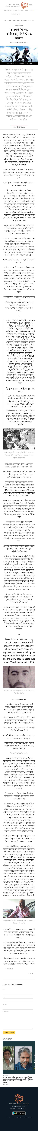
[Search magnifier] (26, 14)
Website (5, 1004)
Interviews (21, 10)
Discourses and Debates (12, 6)
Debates (26, 10)
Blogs (14, 20)
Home (5, 20)
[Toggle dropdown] (33, 10)
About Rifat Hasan (14, 4)
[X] (19, 127)
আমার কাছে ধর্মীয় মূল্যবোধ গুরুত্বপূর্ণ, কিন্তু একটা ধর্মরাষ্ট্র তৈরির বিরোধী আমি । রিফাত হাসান (17, 1080)
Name (4, 990)
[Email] (24, 127)
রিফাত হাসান (19, 26)
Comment (6, 1012)
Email (4, 997)
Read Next (7, 1039)
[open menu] (30, 5)
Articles (15, 10)
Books (31, 10)
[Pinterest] (22, 127)
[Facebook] (17, 127)
